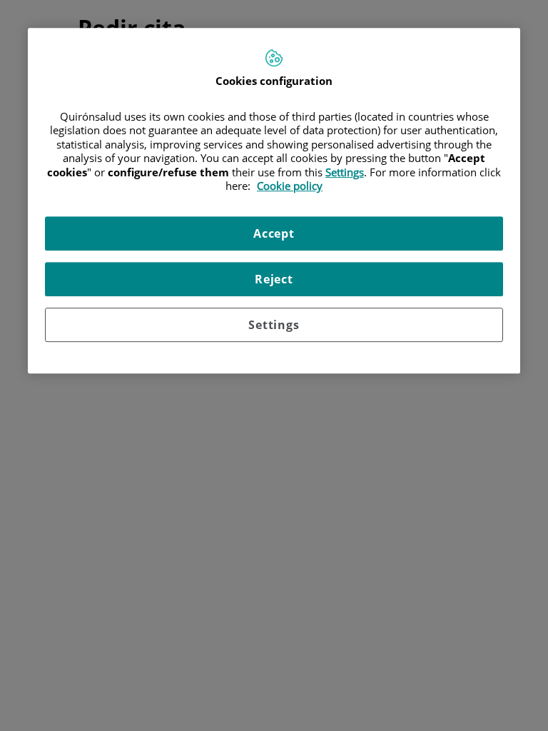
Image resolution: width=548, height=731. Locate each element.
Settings (273, 325)
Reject (274, 279)
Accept (274, 233)
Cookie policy (290, 186)
